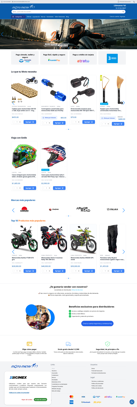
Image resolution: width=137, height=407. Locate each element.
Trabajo (14, 255)
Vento (55, 255)
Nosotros (54, 371)
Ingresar (122, 16)
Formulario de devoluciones (99, 373)
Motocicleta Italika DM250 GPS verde (82, 259)
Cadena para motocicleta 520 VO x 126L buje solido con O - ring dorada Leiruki (24, 110)
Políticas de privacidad (97, 383)
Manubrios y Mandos (48, 106)
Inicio (53, 368)
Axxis (19, 172)
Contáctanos (55, 375)
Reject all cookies (27, 399)
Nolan (49, 172)
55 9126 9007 (121, 8)
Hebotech (107, 255)
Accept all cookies (40, 399)
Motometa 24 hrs (56, 382)
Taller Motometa (60, 17)
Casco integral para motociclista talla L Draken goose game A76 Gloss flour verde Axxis (24, 176)
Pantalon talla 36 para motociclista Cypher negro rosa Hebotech (111, 259)
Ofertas (29, 17)
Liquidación (36, 17)
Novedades (50, 17)
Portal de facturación (97, 371)
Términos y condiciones (98, 381)
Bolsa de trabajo (56, 391)
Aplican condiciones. (68, 353)
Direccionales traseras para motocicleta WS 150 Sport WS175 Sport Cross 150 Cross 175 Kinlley (83, 110)
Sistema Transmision (19, 106)
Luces (72, 106)
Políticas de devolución (97, 388)
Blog (67, 17)
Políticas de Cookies (97, 386)
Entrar (93, 368)
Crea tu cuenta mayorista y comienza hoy (97, 323)
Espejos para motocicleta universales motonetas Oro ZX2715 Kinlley (110, 110)
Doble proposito (46, 255)
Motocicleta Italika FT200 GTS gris (23, 259)
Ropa (101, 255)
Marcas (43, 17)
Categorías (18, 17)
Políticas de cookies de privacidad (19, 392)
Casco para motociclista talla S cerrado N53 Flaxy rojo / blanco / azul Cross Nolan (53, 176)
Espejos (102, 106)
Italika (20, 255)
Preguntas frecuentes (57, 386)
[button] (135, 34)
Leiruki (29, 106)
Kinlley (58, 106)
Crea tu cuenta (114, 16)
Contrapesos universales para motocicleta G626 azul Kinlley (52, 110)
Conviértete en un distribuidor (59, 384)
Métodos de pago (56, 388)
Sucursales (55, 373)
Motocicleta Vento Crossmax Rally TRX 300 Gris (52, 259)
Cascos (14, 172)
